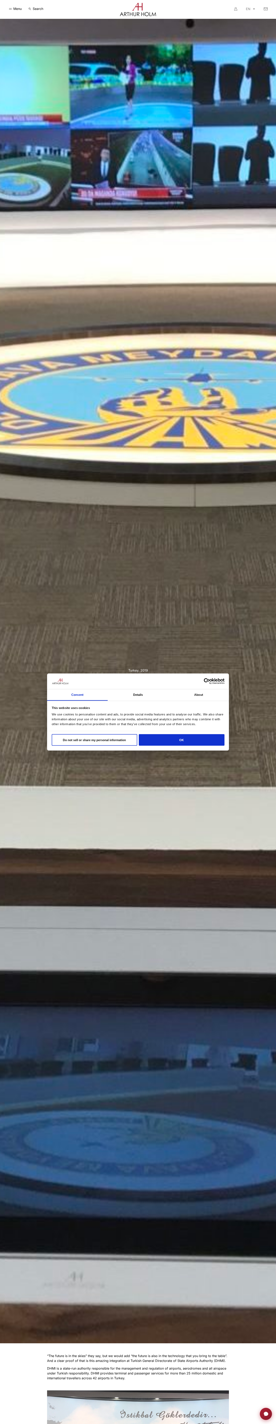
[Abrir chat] (266, 1414)
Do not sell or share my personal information (94, 740)
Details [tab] (138, 694)
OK (181, 740)
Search (38, 9)
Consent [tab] (77, 694)
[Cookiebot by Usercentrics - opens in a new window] (206, 681)
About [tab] (198, 694)
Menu (17, 9)
